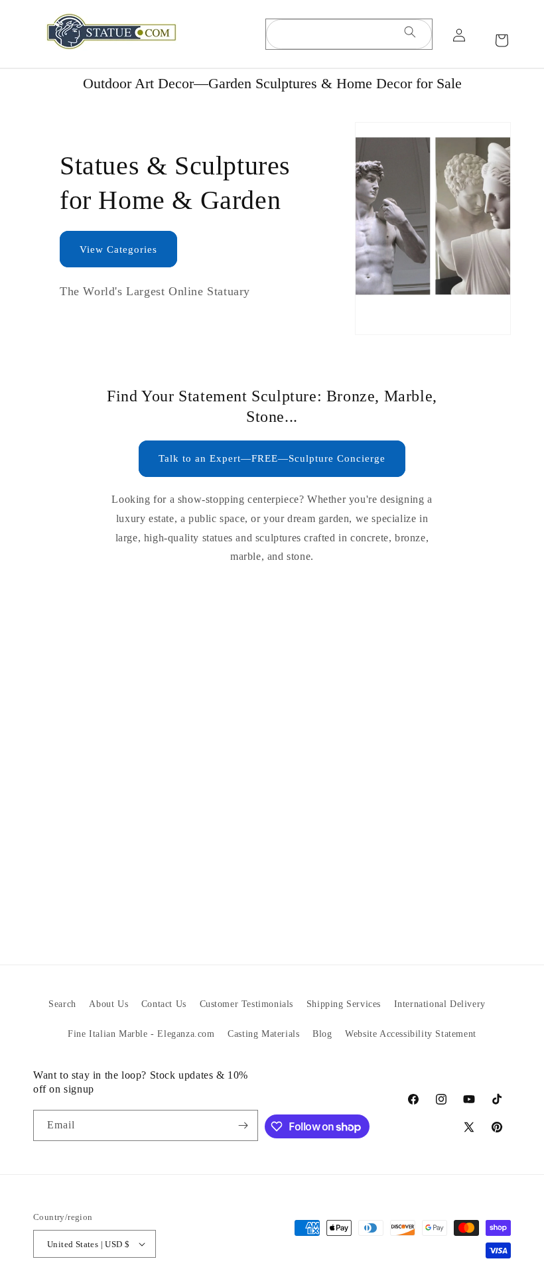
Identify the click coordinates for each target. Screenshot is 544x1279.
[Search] (410, 33)
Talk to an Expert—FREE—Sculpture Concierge (272, 458)
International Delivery (440, 1004)
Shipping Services (343, 1004)
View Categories (118, 249)
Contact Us (163, 1004)
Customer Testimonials (247, 1004)
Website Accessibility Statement (410, 1034)
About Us (108, 1004)
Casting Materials (263, 1034)
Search (62, 1004)
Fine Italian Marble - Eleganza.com (141, 1034)
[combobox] (349, 34)
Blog (322, 1034)
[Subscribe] (242, 1125)
